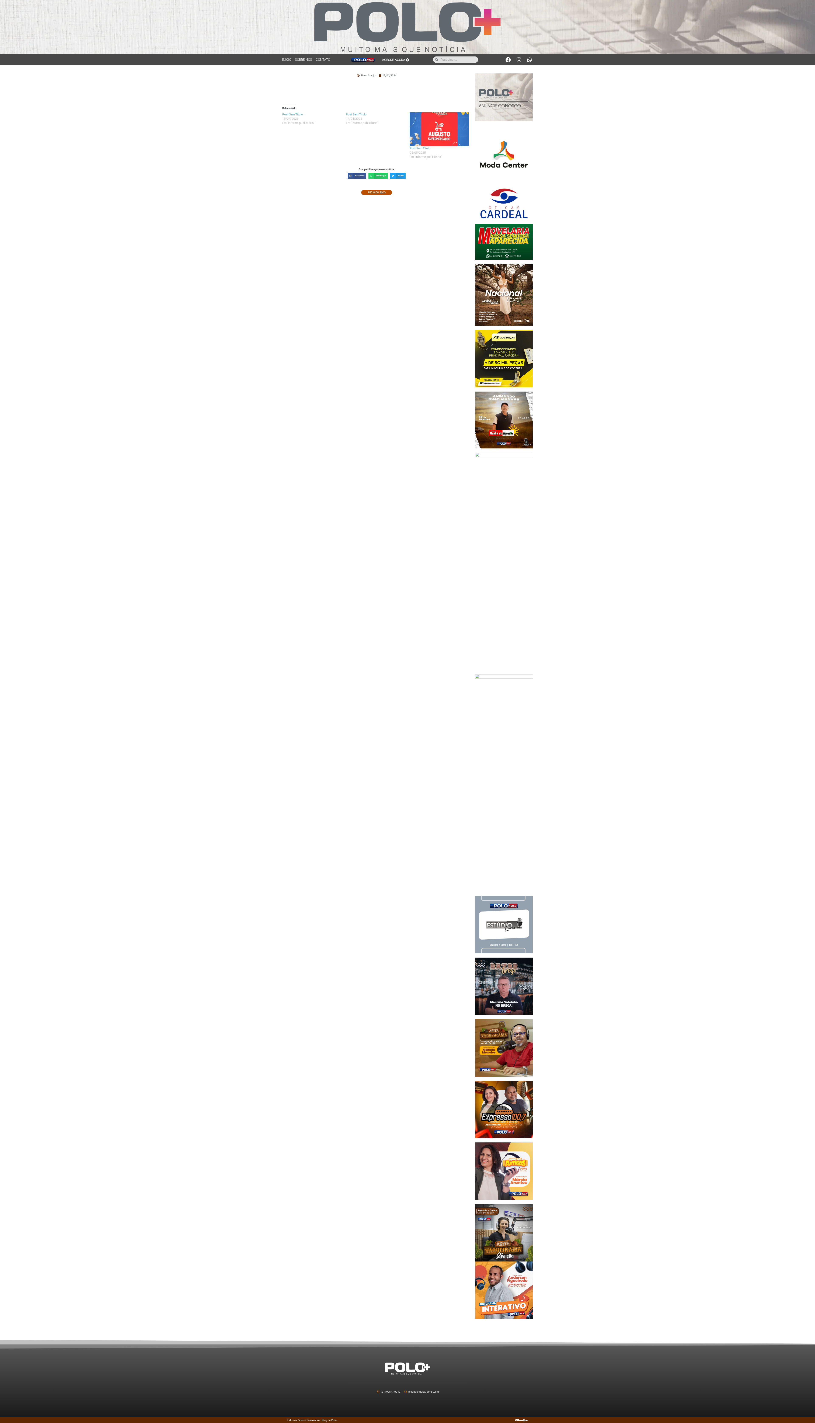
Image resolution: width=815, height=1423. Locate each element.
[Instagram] (519, 59)
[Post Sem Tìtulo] (439, 129)
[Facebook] (508, 59)
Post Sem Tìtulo (420, 148)
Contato (323, 60)
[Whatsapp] (529, 59)
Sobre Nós (303, 60)
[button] (357, 176)
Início (286, 60)
